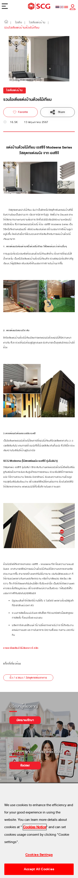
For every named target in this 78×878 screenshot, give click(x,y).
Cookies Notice (34, 827)
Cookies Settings (39, 854)
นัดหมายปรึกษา (25, 720)
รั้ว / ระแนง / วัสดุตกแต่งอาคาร (28, 678)
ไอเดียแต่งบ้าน (14, 90)
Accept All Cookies (39, 869)
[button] (6, 22)
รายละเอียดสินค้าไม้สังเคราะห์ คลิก (21, 648)
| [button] (10, 23)
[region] (39, 830)
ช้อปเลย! (25, 765)
